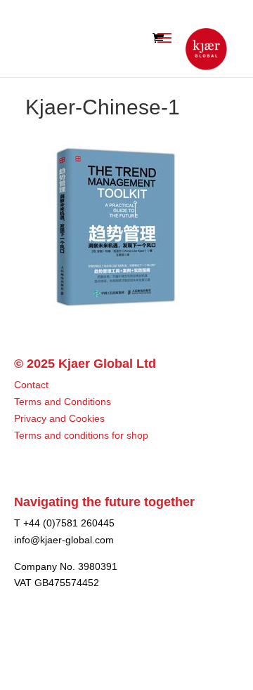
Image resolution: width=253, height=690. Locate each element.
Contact (31, 384)
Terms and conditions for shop (81, 435)
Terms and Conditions (62, 401)
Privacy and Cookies (59, 418)
